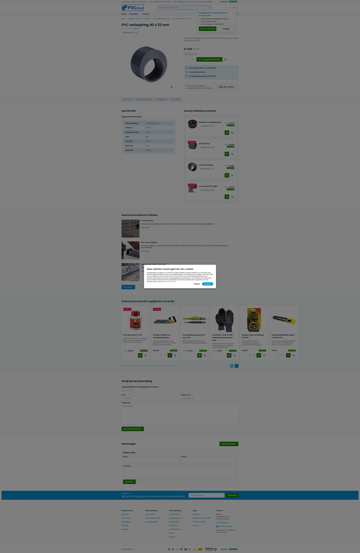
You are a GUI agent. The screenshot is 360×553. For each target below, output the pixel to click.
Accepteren (207, 284)
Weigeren (197, 284)
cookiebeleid (171, 281)
